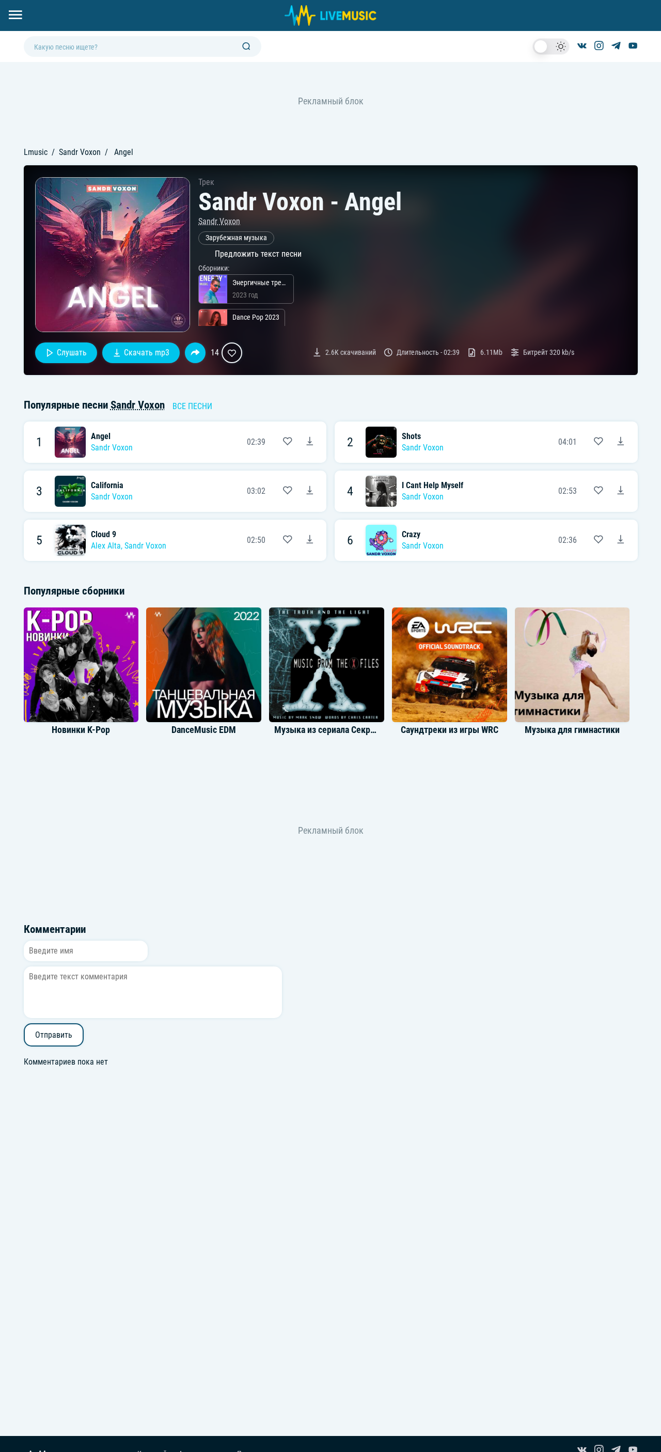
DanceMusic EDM (203, 730)
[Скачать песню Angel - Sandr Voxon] (309, 442)
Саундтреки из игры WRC (449, 730)
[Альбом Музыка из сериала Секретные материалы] (326, 664)
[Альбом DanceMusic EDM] (203, 664)
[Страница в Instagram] (599, 46)
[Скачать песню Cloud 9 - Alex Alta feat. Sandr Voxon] (309, 540)
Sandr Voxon (80, 152)
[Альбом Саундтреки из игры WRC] (449, 664)
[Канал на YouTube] (633, 46)
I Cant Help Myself (432, 485)
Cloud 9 (103, 534)
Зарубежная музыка (236, 237)
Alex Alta (106, 546)
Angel (101, 436)
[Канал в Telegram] (616, 46)
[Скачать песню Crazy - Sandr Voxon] (620, 540)
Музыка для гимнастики (572, 730)
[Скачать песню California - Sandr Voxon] (309, 491)
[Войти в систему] (657, 4)
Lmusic (36, 152)
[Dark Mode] (551, 46)
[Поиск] (246, 47)
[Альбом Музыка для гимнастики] (572, 664)
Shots (411, 436)
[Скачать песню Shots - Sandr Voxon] (620, 442)
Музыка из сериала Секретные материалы (357, 730)
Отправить (53, 1035)
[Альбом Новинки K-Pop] (81, 664)
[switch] (551, 46)
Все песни (192, 406)
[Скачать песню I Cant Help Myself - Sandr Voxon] (620, 491)
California (107, 485)
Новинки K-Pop (81, 730)
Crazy (411, 534)
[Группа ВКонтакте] (582, 46)
